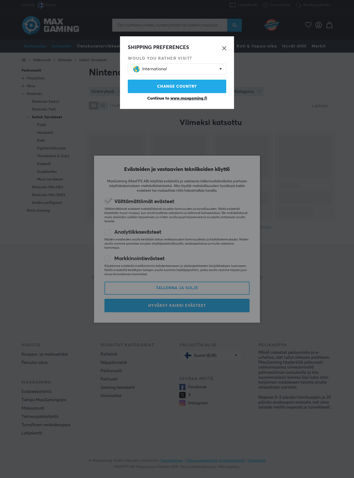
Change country (177, 86)
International (154, 69)
